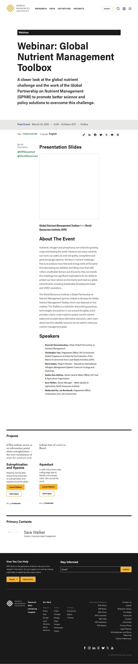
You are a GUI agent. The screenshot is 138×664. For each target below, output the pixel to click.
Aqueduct (46, 464)
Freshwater (30, 133)
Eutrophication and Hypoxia (17, 466)
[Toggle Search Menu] (118, 8)
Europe (46, 617)
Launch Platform (17, 488)
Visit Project (14, 493)
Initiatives (64, 8)
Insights (79, 8)
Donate (107, 8)
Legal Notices (126, 628)
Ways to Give (28, 579)
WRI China (102, 612)
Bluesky (103, 648)
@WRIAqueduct (26, 151)
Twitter (107, 648)
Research (41, 8)
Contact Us (127, 602)
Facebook (84, 648)
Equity (69, 614)
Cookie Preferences (124, 638)
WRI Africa (102, 605)
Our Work (47, 602)
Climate (57, 614)
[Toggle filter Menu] (124, 8)
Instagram (89, 648)
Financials (127, 615)
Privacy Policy (126, 625)
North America (46, 628)
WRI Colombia (100, 615)
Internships (127, 622)
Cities (56, 610)
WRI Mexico (101, 625)
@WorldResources (27, 156)
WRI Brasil (102, 608)
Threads (98, 648)
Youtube (112, 648)
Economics (71, 610)
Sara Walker (34, 532)
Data (52, 8)
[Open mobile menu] (130, 9)
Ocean (56, 631)
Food (56, 621)
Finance (70, 617)
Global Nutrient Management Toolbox (59, 225)
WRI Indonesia (101, 622)
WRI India (103, 618)
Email (64, 569)
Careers (128, 618)
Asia (44, 614)
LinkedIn (94, 648)
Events (129, 605)
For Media (127, 612)
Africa (45, 610)
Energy (56, 617)
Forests (57, 624)
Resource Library (125, 608)
